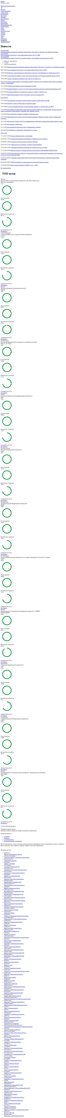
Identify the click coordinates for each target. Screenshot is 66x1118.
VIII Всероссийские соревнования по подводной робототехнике (29, 162)
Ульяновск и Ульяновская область (14, 1079)
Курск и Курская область (11, 962)
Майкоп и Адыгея (9, 980)
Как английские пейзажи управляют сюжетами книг (22, 114)
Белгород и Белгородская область (14, 879)
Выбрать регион (5, 42)
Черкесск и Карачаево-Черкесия (13, 1100)
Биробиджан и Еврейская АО (12, 882)
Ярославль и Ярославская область (14, 1116)
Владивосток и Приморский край (14, 891)
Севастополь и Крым (10, 860)
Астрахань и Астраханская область (14, 873)
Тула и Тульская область (11, 1069)
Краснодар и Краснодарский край (14, 953)
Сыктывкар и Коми (10, 1057)
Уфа (2, 37)
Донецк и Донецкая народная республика (16, 916)
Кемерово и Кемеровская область (14, 943)
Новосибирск (5, 26)
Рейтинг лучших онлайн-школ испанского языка (21, 103)
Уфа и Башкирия (9, 1082)
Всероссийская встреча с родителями (21, 136)
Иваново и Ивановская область (13, 922)
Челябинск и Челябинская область (14, 1097)
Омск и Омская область (11, 1008)
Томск (2, 35)
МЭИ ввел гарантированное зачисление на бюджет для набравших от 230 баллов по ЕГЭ (33, 73)
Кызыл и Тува (8, 965)
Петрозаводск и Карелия (11, 1023)
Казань (3, 20)
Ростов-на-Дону (5, 31)
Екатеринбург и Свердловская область (15, 919)
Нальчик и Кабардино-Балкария (13, 993)
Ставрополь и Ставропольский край (14, 1054)
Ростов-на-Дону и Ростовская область (15, 1033)
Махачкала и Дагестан (10, 983)
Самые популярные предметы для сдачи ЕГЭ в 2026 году (24, 78)
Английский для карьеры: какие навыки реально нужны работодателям (28, 100)
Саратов (3, 34)
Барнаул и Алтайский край (12, 876)
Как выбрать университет (14, 124)
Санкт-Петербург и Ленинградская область (16, 857)
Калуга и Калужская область (12, 940)
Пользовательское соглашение (13, 841)
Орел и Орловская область (12, 1011)
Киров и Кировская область (12, 946)
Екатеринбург (5, 19)
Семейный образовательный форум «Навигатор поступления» (29, 139)
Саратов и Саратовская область (13, 1048)
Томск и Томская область (11, 1066)
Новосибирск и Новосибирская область (15, 1005)
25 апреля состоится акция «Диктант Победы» (24, 141)
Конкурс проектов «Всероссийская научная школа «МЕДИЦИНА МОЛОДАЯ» (34, 150)
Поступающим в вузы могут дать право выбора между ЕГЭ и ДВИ (26, 70)
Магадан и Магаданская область (13, 974)
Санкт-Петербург (6, 11)
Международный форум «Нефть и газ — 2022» (24, 165)
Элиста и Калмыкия (10, 1106)
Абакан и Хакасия (9, 863)
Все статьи (4, 133)
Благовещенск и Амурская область (14, 885)
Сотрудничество (9, 839)
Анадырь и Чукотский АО (12, 866)
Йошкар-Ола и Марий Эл (11, 931)
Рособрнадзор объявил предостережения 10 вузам (21, 86)
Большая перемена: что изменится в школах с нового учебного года (27, 92)
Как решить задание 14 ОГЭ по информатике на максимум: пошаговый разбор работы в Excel (35, 121)
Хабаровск (4, 39)
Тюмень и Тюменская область (13, 1072)
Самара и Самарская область (12, 1042)
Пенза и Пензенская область (12, 1017)
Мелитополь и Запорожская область (14, 986)
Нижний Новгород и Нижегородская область (17, 999)
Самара (3, 32)
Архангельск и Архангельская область (15, 870)
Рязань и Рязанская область (12, 1036)
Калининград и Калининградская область (16, 937)
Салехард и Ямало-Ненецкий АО (14, 1039)
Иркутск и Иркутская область (13, 928)
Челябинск (4, 40)
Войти (2, 1)
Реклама (6, 838)
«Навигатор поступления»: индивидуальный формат (26, 144)
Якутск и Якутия (9, 1112)
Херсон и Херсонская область (13, 1091)
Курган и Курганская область (12, 959)
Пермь (2, 29)
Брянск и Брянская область (12, 888)
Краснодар (4, 22)
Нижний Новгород (6, 25)
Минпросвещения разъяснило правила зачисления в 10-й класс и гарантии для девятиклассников (35, 67)
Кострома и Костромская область (13, 950)
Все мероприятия (6, 168)
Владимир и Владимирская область (14, 897)
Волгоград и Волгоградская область (14, 900)
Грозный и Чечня (9, 913)
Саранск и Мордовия (10, 1045)
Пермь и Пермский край (11, 1020)
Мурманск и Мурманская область (14, 989)
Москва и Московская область (13, 854)
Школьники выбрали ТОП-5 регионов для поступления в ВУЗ (25, 94)
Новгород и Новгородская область (14, 1002)
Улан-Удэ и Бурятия (10, 1076)
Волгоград (4, 15)
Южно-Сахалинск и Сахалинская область (16, 1109)
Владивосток (4, 14)
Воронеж (3, 17)
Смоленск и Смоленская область (13, 1051)
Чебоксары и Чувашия (10, 1094)
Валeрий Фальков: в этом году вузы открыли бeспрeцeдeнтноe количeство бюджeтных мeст (34, 89)
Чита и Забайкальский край (12, 1103)
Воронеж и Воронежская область (14, 906)
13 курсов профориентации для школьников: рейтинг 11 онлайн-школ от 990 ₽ (30, 106)
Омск (2, 28)
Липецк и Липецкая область (12, 968)
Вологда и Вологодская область (13, 903)
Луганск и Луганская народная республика (16, 971)
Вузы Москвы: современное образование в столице (22, 130)
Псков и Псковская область (12, 1029)
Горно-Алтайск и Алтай (11, 910)
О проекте (7, 836)
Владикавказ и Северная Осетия (13, 894)
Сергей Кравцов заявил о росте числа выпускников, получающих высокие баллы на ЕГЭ (33, 76)
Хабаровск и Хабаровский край (13, 1085)
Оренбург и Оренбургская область (14, 1014)
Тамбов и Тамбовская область (13, 1060)
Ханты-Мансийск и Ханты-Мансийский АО (17, 1088)
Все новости (4, 97)
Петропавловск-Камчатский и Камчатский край (18, 1026)
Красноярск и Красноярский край (14, 956)
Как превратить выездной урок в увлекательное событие (24, 127)
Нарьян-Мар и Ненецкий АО (12, 996)
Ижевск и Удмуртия (10, 925)
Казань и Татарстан (10, 934)
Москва (3, 9)
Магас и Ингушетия (10, 977)
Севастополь (4, 12)
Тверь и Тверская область (11, 1063)
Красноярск (4, 23)
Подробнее (4, 231)
